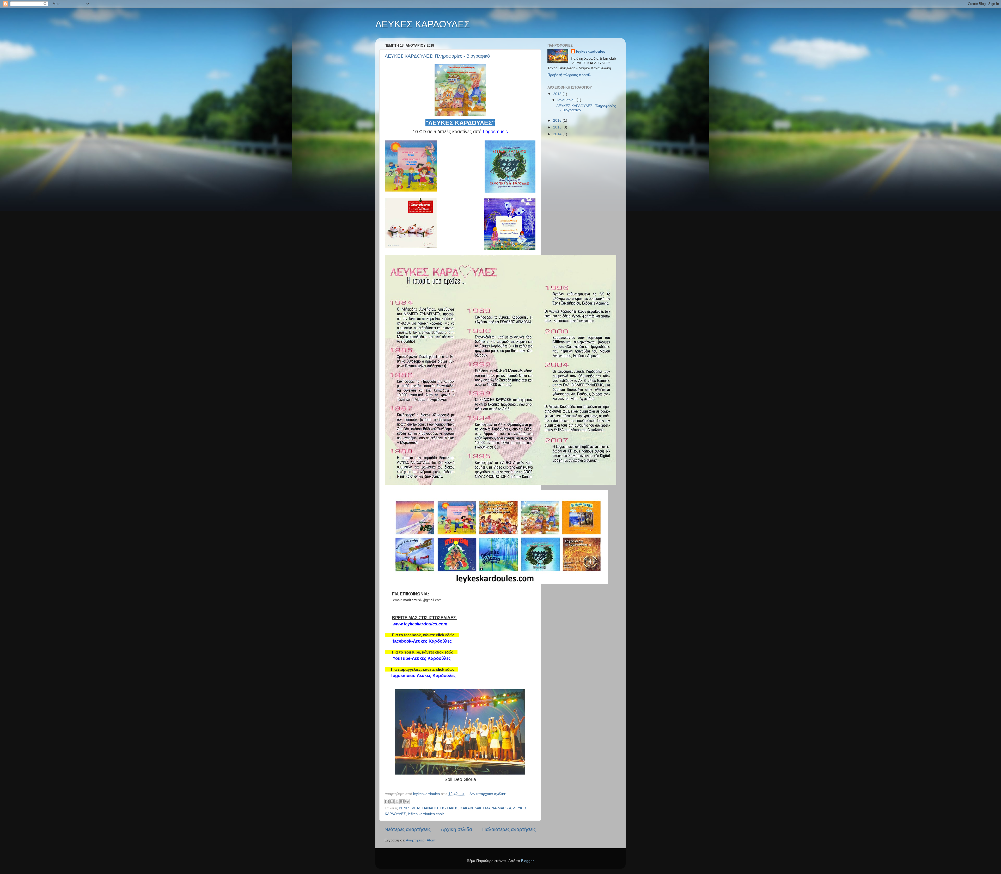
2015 (558, 127)
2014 (558, 134)
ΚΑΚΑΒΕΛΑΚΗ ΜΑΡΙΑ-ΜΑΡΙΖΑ (485, 808)
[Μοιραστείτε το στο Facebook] (402, 801)
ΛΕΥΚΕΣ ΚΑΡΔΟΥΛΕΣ (422, 24)
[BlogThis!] (392, 801)
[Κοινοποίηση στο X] (397, 801)
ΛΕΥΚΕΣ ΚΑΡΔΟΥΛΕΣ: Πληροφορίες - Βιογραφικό (437, 56)
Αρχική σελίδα (456, 829)
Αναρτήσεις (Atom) (421, 840)
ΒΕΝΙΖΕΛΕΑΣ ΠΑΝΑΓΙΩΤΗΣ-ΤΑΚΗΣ (428, 808)
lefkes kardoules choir (426, 814)
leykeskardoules (590, 51)
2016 (558, 120)
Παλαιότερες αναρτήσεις (509, 829)
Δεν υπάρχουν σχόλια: (487, 794)
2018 (558, 94)
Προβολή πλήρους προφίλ (569, 75)
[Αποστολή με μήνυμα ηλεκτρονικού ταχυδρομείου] (387, 801)
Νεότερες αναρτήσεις (407, 829)
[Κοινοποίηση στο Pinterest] (407, 801)
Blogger (527, 861)
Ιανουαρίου (567, 100)
